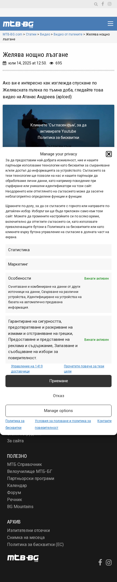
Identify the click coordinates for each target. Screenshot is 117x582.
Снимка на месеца (26, 537)
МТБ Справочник (24, 464)
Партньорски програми (30, 478)
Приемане (58, 380)
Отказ (58, 395)
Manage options (58, 410)
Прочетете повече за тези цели (84, 368)
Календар (17, 485)
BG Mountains (20, 506)
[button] (109, 154)
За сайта (15, 440)
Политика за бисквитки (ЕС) (35, 544)
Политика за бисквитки (58, 137)
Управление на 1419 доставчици (27, 368)
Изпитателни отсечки (28, 530)
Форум (14, 492)
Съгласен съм (58, 146)
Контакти (104, 421)
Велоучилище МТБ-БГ (29, 471)
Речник (14, 499)
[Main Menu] (110, 23)
